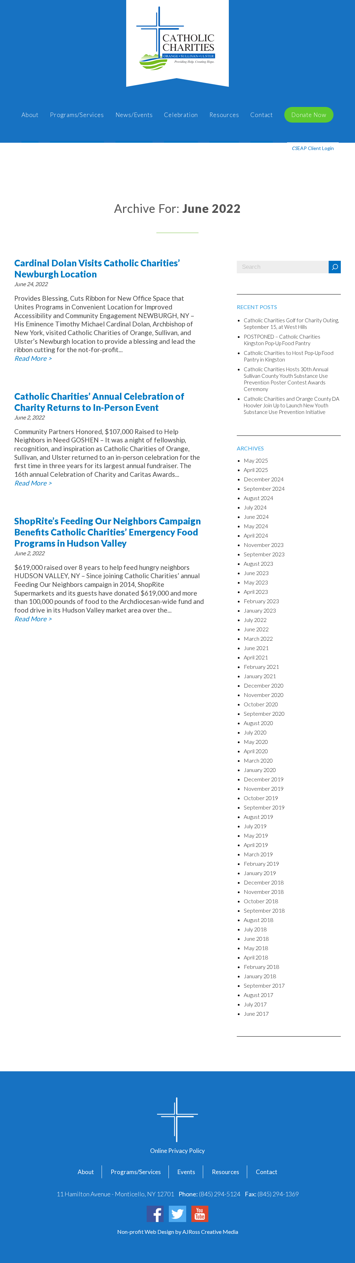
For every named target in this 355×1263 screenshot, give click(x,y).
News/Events (134, 114)
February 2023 (261, 601)
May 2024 (256, 526)
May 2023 (256, 582)
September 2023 (264, 554)
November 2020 (264, 694)
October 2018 (261, 901)
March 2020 (258, 760)
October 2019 (261, 798)
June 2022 (256, 629)
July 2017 (255, 1004)
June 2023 (256, 573)
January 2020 (260, 769)
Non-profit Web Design (146, 1231)
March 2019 (258, 854)
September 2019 (264, 807)
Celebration (181, 114)
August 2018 (258, 919)
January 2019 (260, 873)
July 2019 (255, 826)
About (29, 114)
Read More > (33, 358)
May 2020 (256, 741)
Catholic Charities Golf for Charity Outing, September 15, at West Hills (291, 323)
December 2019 (264, 779)
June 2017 (256, 1013)
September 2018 (264, 910)
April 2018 (256, 957)
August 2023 (258, 563)
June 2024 (256, 516)
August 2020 (258, 723)
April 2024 (256, 535)
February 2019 (261, 863)
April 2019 (256, 844)
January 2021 (260, 676)
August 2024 (258, 498)
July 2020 (255, 732)
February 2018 (261, 966)
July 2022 (255, 619)
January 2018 (260, 976)
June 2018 (256, 938)
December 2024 (264, 479)
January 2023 (260, 610)
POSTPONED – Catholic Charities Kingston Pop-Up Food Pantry (282, 339)
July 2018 (255, 929)
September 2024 (264, 488)
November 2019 (264, 788)
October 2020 (261, 704)
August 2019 (258, 816)
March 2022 (258, 638)
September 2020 (264, 713)
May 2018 (256, 948)
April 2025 (256, 469)
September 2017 (264, 985)
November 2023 (264, 544)
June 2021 (256, 648)
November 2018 (264, 891)
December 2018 (264, 882)
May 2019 (256, 835)
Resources (224, 114)
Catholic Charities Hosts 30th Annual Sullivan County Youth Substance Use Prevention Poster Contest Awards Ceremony (286, 379)
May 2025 (256, 460)
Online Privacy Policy (177, 1150)
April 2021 (256, 657)
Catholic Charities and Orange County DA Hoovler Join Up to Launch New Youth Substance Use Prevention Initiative (291, 405)
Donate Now (309, 114)
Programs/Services (77, 114)
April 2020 (256, 751)
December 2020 (264, 685)
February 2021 (261, 666)
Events (186, 1171)
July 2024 (255, 507)
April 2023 (256, 591)
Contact (261, 114)
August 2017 (258, 994)
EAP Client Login (313, 148)
